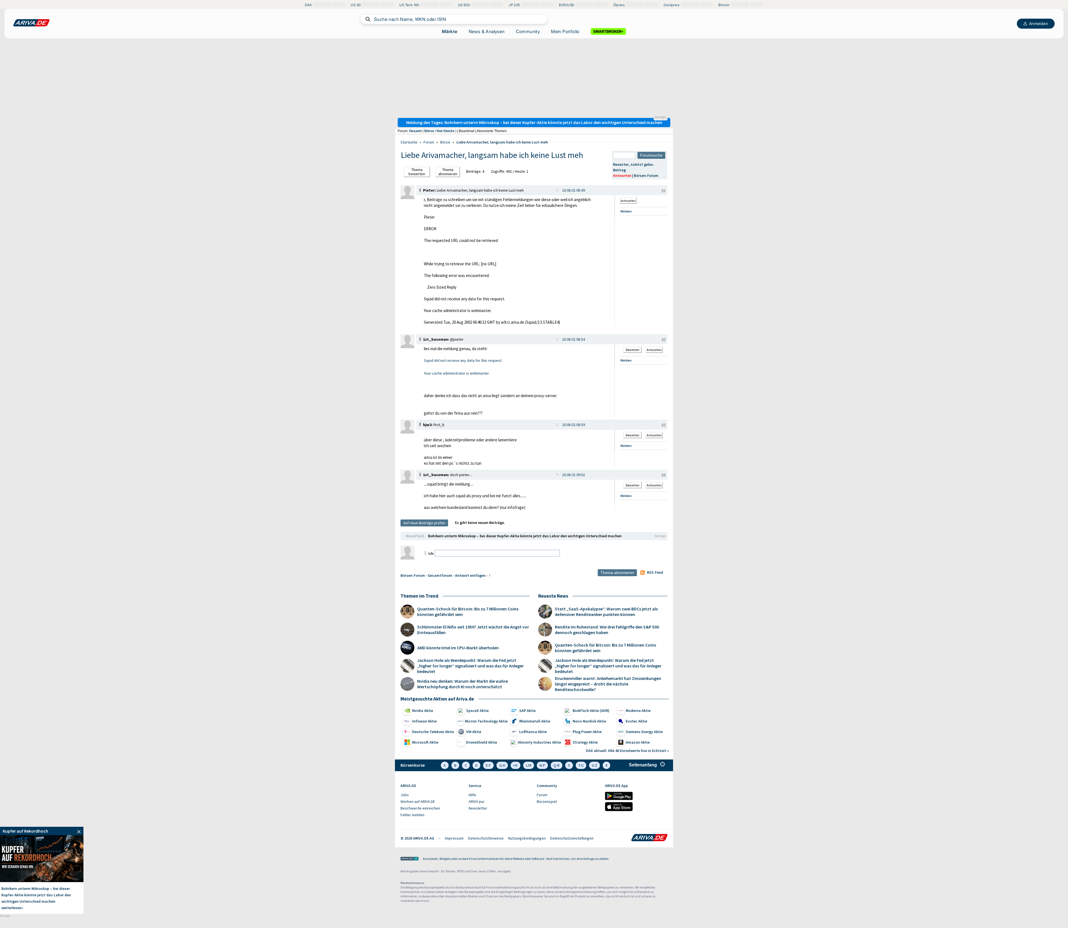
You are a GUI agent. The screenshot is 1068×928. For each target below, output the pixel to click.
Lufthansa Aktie (533, 731)
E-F (488, 765)
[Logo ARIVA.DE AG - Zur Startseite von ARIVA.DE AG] (409, 859)
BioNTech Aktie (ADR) (591, 710)
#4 (663, 474)
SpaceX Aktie (477, 710)
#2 (663, 339)
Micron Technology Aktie (486, 721)
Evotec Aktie (636, 721)
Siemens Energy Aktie (644, 731)
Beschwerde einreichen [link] (420, 808)
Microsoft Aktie (425, 742)
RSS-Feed (655, 572)
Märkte (449, 31)
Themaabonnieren (447, 171)
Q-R (556, 765)
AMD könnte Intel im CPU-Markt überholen (458, 647)
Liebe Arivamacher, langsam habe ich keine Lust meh (502, 142)
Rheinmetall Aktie (534, 721)
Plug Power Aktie (587, 731)
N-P (542, 765)
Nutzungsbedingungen (527, 838)
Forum (429, 142)
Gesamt (415, 131)
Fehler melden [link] (412, 814)
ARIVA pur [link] (476, 801)
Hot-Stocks (445, 131)
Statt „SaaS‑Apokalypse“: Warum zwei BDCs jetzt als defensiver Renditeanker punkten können (606, 611)
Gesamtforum (440, 575)
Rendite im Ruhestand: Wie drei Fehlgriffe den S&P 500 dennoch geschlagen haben (607, 629)
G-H (502, 765)
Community (528, 31)
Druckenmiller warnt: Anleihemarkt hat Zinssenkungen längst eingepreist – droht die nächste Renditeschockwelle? (608, 683)
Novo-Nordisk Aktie (589, 721)
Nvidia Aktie (422, 710)
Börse (429, 131)
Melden (626, 211)
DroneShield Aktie (481, 742)
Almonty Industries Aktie (539, 742)
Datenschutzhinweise (486, 838)
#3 (663, 424)
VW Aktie (473, 731)
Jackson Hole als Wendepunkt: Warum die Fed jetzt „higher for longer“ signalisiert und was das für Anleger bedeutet (470, 665)
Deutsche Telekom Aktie (433, 731)
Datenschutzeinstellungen (572, 838)
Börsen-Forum (646, 175)
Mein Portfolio (565, 31)
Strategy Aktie (585, 742)
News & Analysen (487, 31)
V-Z (594, 765)
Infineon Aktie (424, 721)
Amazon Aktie (638, 742)
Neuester (621, 164)
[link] (407, 197)
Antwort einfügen (470, 575)
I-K (515, 765)
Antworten (622, 175)
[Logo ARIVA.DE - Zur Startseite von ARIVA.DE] (649, 838)
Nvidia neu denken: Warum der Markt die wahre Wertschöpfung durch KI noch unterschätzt (462, 683)
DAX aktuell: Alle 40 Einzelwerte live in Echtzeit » (627, 750)
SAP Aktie (527, 710)
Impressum (454, 838)
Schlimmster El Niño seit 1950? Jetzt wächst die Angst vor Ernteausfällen (473, 629)
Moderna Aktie (638, 710)
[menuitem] (431, 795)
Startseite (408, 142)
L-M (528, 765)
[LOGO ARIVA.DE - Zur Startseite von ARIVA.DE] (31, 22)
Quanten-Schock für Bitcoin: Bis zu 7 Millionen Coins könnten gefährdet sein (467, 611)
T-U (581, 765)
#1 (663, 190)
